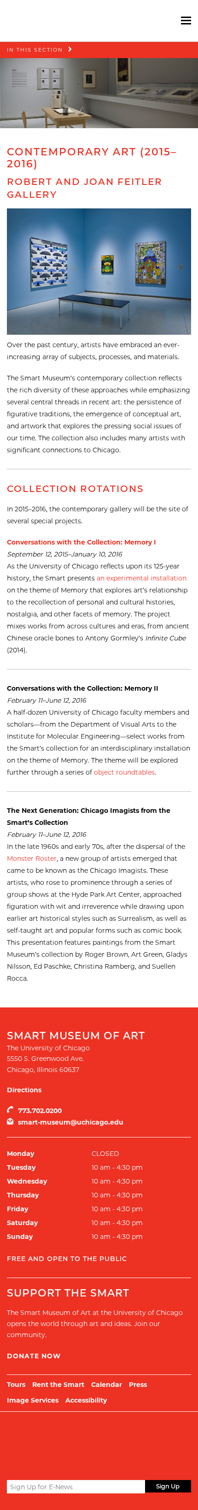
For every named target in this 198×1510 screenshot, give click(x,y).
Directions (24, 1090)
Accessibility (86, 1400)
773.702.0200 (40, 1111)
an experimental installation (141, 578)
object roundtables (124, 772)
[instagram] (45, 1465)
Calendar (106, 1384)
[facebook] (28, 1465)
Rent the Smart (58, 1384)
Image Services (32, 1400)
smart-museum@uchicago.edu (70, 1122)
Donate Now (34, 1356)
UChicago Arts (95, 1435)
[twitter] (12, 1465)
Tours (16, 1384)
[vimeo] (63, 1465)
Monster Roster (32, 858)
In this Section (35, 50)
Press (138, 1384)
